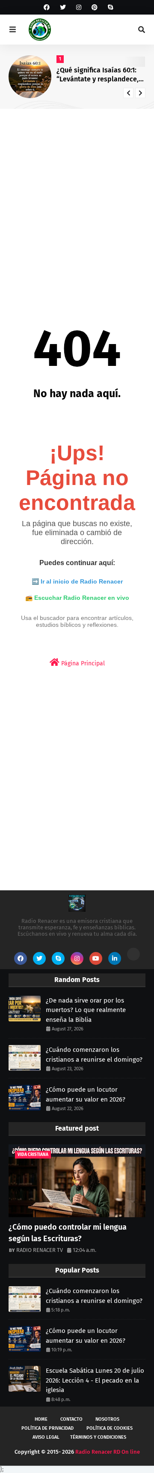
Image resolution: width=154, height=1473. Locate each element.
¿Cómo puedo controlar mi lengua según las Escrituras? (68, 1232)
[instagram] (78, 7)
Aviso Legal (46, 1437)
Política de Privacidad (47, 1428)
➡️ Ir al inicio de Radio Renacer (77, 581)
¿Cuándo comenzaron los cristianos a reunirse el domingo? (94, 1054)
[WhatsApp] (133, 954)
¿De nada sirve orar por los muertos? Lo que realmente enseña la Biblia (86, 1010)
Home (41, 1419)
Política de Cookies (109, 1428)
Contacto (71, 1419)
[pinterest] (94, 7)
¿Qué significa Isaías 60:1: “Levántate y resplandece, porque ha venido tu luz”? (97, 75)
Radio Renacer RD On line (107, 1452)
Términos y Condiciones (98, 1437)
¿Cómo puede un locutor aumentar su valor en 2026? (85, 1094)
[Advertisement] (77, 199)
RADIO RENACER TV (39, 1250)
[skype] (109, 7)
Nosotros (107, 1419)
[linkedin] (114, 958)
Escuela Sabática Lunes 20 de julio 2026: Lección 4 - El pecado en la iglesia (95, 1380)
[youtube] (95, 958)
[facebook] (46, 7)
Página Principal (82, 663)
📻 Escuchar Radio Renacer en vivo (77, 597)
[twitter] (63, 7)
